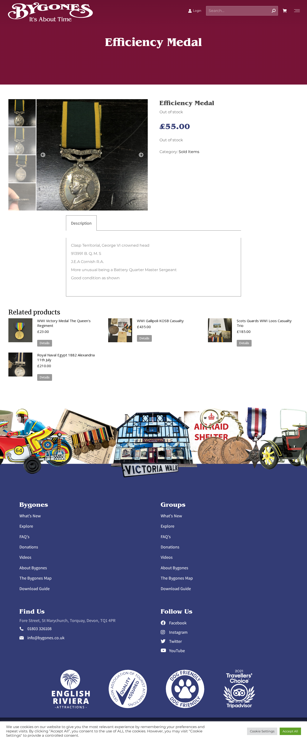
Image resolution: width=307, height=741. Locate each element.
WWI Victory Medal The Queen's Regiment (64, 323)
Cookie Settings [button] (262, 731)
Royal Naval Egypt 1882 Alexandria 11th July (66, 357)
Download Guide (34, 588)
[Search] (274, 11)
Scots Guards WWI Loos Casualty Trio (264, 323)
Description (81, 223)
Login (197, 11)
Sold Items (189, 151)
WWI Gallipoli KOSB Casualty (160, 320)
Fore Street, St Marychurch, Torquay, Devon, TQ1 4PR (67, 620)
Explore (26, 526)
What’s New (30, 516)
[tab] (81, 223)
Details (45, 343)
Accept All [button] (290, 731)
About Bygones (33, 567)
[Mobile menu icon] (296, 10)
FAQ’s (24, 536)
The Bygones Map (35, 578)
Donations (28, 547)
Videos (25, 557)
